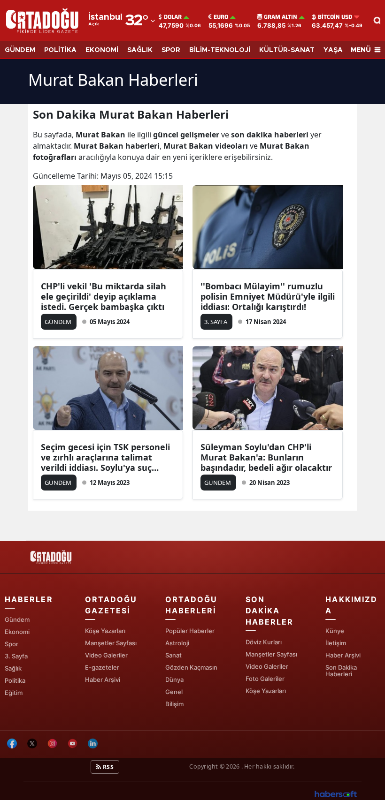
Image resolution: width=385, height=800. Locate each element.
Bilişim (174, 704)
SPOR (171, 50)
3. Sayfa (16, 656)
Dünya (174, 679)
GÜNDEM (20, 50)
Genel (174, 691)
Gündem (17, 619)
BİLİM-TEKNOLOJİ (219, 50)
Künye (334, 630)
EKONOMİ (101, 50)
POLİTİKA (60, 50)
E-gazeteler (102, 667)
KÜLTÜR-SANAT (287, 50)
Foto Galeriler (265, 678)
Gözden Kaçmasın (191, 667)
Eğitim (14, 692)
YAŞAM (335, 50)
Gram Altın (280, 17)
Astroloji (177, 643)
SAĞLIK (140, 50)
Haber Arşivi (102, 679)
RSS (107, 767)
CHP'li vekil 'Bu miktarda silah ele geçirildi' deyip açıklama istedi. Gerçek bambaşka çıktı (103, 296)
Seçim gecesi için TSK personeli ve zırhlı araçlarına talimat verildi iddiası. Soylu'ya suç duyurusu (105, 457)
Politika (15, 680)
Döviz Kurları (264, 642)
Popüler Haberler (190, 630)
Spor (11, 644)
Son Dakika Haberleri (341, 670)
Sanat (173, 655)
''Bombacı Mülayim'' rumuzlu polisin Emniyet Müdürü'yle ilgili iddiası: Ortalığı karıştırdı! (267, 296)
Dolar (173, 17)
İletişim (335, 643)
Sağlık (13, 668)
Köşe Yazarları (105, 630)
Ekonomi (17, 631)
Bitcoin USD (335, 17)
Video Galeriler (106, 655)
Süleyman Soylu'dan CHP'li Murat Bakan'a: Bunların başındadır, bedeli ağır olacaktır (266, 457)
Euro (221, 17)
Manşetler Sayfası (111, 643)
